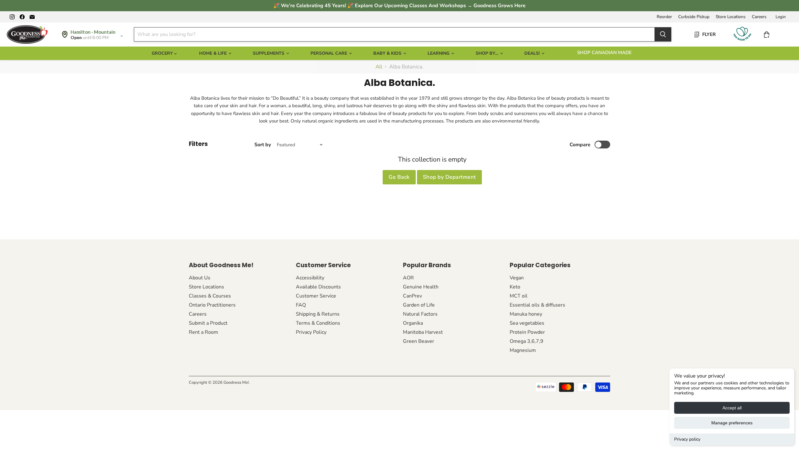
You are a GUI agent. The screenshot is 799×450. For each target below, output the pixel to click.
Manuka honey (526, 314)
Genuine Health (421, 286)
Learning (439, 53)
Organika (413, 323)
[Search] (662, 34)
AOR (408, 277)
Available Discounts (318, 286)
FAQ (301, 305)
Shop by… (487, 53)
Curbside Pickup (693, 16)
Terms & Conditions (318, 323)
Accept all (732, 407)
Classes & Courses (210, 295)
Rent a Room (203, 332)
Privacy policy (687, 439)
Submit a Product (208, 323)
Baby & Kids (388, 53)
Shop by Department (449, 177)
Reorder (664, 16)
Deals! (532, 53)
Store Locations (731, 16)
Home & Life (213, 53)
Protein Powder (527, 332)
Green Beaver (418, 341)
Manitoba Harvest (423, 332)
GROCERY (163, 53)
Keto (515, 286)
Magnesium (523, 350)
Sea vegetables (527, 323)
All (378, 67)
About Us (199, 277)
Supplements (269, 53)
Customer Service (316, 295)
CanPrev (412, 295)
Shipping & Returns (318, 314)
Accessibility (310, 277)
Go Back (399, 177)
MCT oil (518, 295)
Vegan (517, 277)
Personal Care (329, 53)
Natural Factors (420, 314)
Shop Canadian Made (604, 52)
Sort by (262, 145)
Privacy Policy (311, 332)
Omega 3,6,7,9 (526, 341)
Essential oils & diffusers (537, 305)
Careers (759, 16)
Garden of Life (419, 305)
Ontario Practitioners (212, 305)
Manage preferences (731, 422)
